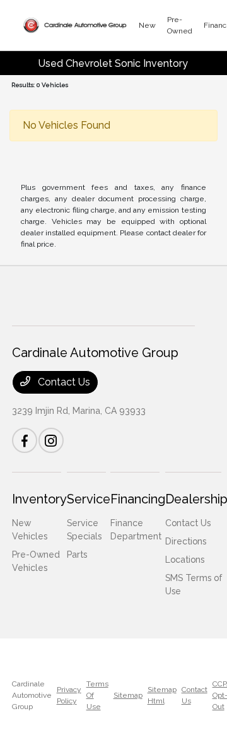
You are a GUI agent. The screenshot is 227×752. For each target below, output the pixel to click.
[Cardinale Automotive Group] (75, 25)
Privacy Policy (69, 695)
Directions (185, 541)
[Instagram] (51, 440)
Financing (137, 499)
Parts (77, 554)
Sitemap (128, 695)
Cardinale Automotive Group (32, 695)
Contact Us (62, 382)
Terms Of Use (97, 695)
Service (88, 499)
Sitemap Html (162, 695)
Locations (184, 560)
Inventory (39, 499)
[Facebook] (24, 440)
